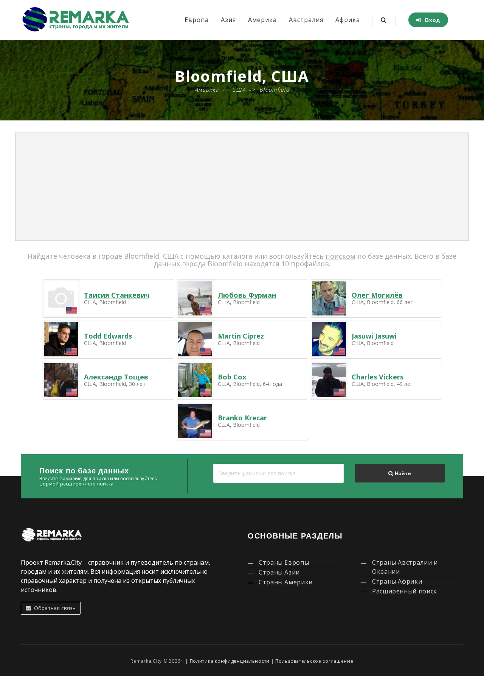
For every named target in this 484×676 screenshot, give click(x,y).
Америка (262, 20)
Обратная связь (53, 608)
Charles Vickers (377, 376)
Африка (347, 20)
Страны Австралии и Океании (405, 567)
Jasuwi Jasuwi (374, 335)
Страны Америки (286, 582)
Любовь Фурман (247, 295)
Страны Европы (284, 562)
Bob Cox (232, 376)
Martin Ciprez (241, 335)
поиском (340, 256)
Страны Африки (397, 581)
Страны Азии (279, 572)
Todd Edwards (108, 335)
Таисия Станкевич (116, 295)
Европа (197, 20)
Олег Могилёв (377, 295)
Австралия (306, 20)
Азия (228, 20)
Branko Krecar (242, 417)
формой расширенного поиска (76, 484)
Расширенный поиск (404, 591)
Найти (402, 473)
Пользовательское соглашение (314, 661)
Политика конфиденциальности (230, 661)
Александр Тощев (116, 376)
